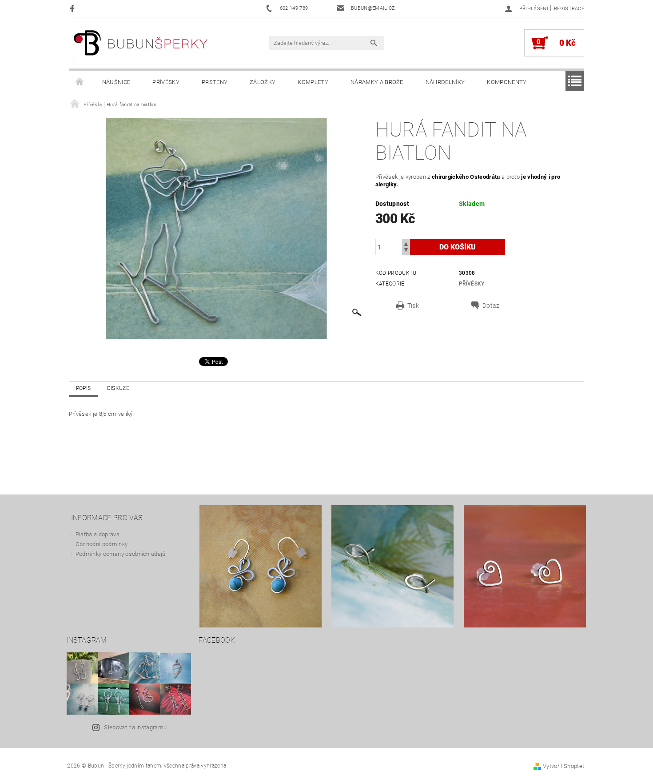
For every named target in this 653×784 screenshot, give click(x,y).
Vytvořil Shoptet (563, 766)
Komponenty (506, 82)
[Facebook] (73, 8)
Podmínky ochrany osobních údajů (121, 554)
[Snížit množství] (406, 251)
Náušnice (116, 82)
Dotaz (491, 305)
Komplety (313, 82)
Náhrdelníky (445, 82)
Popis (83, 388)
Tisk (413, 305)
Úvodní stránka (80, 82)
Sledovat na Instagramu (135, 727)
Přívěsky (165, 82)
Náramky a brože (376, 82)
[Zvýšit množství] (406, 243)
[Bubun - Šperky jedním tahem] (140, 47)
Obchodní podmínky (101, 544)
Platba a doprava (97, 534)
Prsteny (214, 82)
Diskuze (118, 388)
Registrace (569, 9)
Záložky (262, 82)
